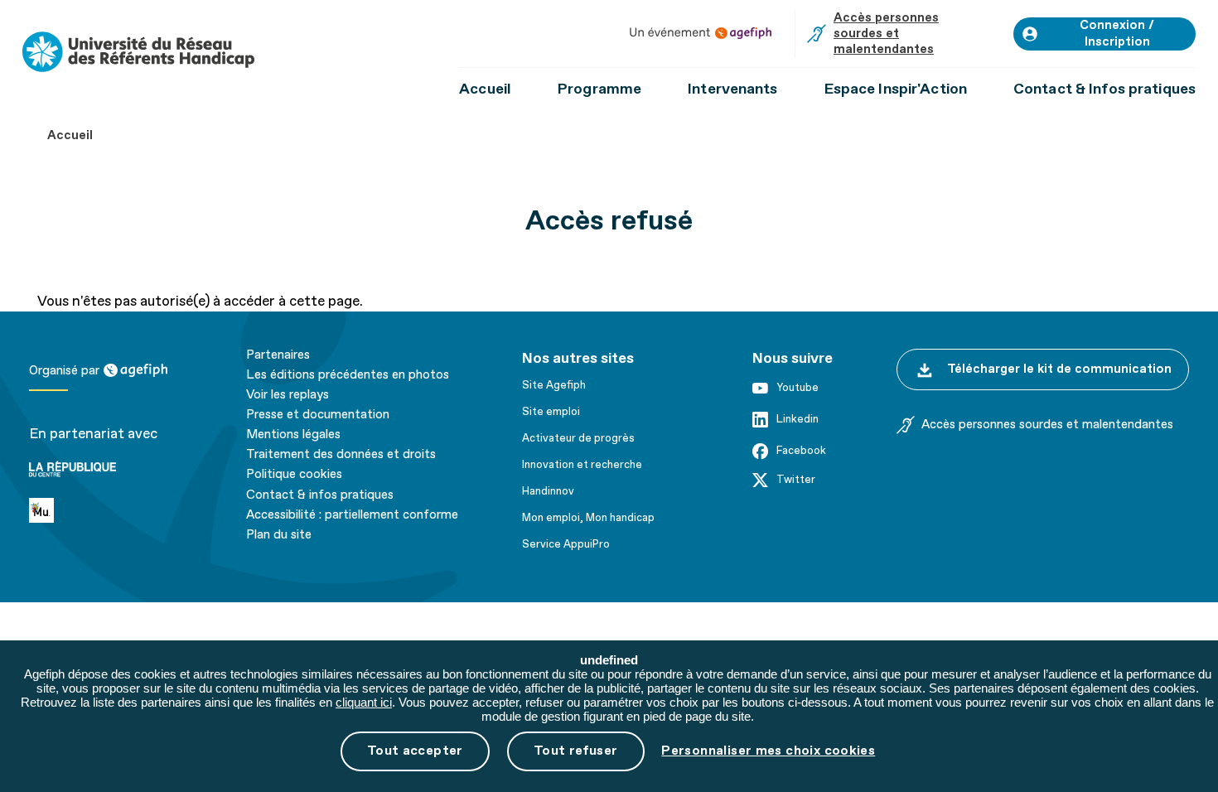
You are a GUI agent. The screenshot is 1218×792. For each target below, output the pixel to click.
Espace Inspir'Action (895, 89)
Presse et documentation (317, 415)
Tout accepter (415, 750)
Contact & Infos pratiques (1104, 89)
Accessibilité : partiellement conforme (352, 515)
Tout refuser (576, 750)
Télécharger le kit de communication (1059, 369)
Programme (599, 89)
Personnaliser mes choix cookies (768, 751)
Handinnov (548, 491)
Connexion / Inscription (1117, 33)
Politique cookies (294, 474)
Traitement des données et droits (341, 454)
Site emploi (551, 412)
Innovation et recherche (582, 465)
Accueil (485, 89)
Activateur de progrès (578, 438)
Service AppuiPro (566, 544)
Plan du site (279, 535)
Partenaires (278, 355)
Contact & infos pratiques (320, 495)
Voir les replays (287, 395)
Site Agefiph (554, 385)
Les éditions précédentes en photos (347, 375)
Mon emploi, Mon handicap (588, 518)
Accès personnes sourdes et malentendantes (886, 33)
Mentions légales (293, 435)
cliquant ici (364, 702)
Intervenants (732, 89)
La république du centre (101, 453)
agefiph (127, 370)
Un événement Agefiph (700, 33)
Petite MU (62, 507)
